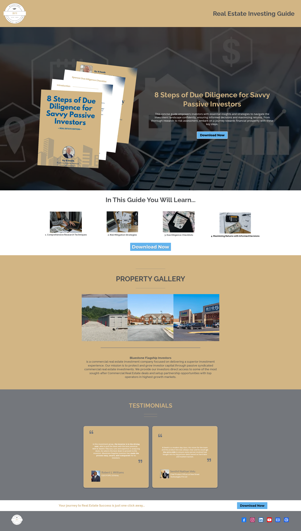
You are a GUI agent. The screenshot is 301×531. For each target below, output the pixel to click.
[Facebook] (244, 520)
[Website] (286, 520)
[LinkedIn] (261, 520)
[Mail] (278, 520)
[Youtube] (269, 520)
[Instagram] (252, 520)
